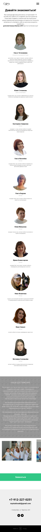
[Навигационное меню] (37, 4)
